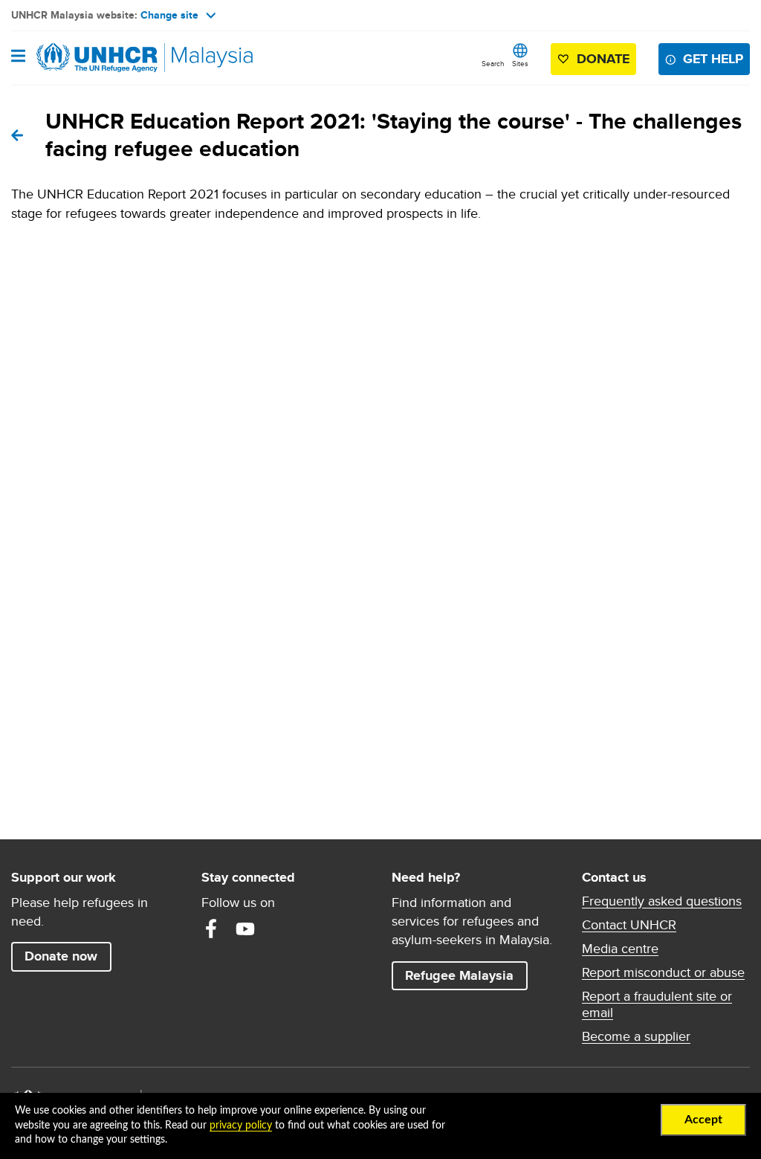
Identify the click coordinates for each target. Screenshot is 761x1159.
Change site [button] (169, 14)
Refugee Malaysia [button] (466, 975)
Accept (703, 1120)
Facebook (211, 928)
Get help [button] (716, 58)
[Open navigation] (18, 57)
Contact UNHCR (629, 925)
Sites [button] (520, 63)
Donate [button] (603, 58)
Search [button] (493, 63)
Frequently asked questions (662, 901)
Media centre (620, 948)
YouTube (245, 928)
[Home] (86, 58)
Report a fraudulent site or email (657, 1004)
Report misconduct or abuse (663, 972)
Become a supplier (636, 1036)
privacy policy (241, 1125)
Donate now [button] (61, 956)
